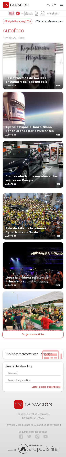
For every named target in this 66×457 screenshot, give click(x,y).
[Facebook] (21, 436)
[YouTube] (45, 436)
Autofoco (11, 86)
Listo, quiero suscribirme (46, 386)
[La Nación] (16, 5)
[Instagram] (37, 436)
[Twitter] (29, 436)
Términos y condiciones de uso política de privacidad (33, 425)
